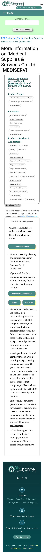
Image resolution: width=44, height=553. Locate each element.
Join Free (29, 302)
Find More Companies (22, 293)
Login (14, 302)
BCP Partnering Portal (12, 38)
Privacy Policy (27, 548)
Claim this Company (28, 216)
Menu (10, 13)
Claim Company (22, 246)
